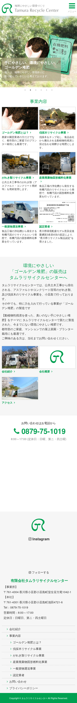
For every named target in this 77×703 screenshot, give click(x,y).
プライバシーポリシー (23, 688)
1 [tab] (25, 90)
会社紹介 (15, 629)
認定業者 (18, 675)
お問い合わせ (18, 681)
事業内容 (15, 636)
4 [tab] (41, 90)
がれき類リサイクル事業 (28, 655)
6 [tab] (52, 90)
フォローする (40, 572)
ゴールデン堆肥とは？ (27, 642)
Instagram (41, 538)
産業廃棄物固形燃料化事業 (30, 662)
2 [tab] (30, 90)
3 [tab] (36, 90)
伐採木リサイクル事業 (27, 649)
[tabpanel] (38, 51)
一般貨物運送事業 (24, 668)
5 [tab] (46, 90)
